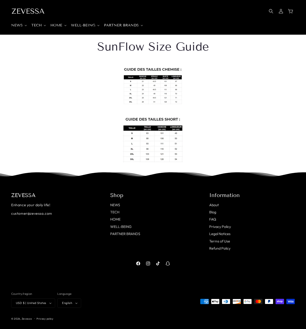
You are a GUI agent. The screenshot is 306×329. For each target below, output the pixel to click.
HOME (115, 219)
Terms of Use (219, 241)
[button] (19, 25)
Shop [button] (116, 195)
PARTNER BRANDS (125, 233)
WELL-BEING (120, 226)
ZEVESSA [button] (23, 195)
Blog (212, 212)
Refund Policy (220, 248)
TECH (114, 212)
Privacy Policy (220, 226)
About (214, 205)
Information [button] (224, 195)
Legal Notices (220, 233)
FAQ (212, 219)
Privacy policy (45, 318)
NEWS (115, 205)
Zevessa (27, 318)
